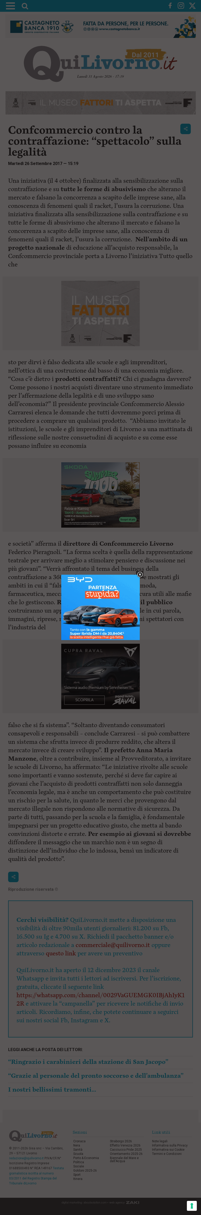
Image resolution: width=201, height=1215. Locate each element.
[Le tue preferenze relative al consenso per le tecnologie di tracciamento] (192, 1206)
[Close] (139, 574)
